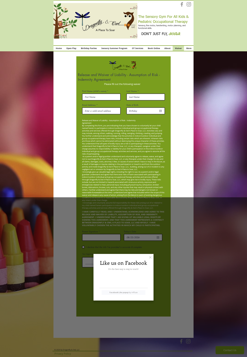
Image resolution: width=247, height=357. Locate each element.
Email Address (89, 105)
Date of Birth (132, 105)
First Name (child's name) (94, 91)
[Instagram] (189, 4)
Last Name (132, 91)
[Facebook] (182, 4)
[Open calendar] (160, 111)
